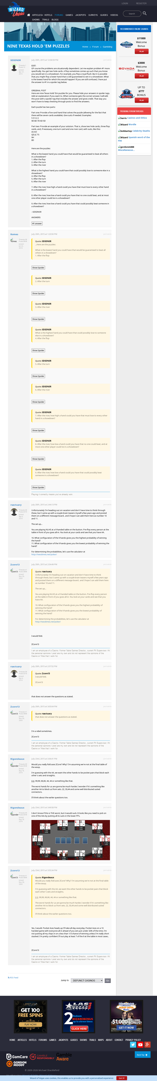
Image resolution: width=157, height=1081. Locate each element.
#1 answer (37, 223)
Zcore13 (15, 564)
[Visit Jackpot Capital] (126, 1016)
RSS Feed (14, 977)
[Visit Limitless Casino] (30, 1016)
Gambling (107, 47)
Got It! (122, 1078)
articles (22, 1040)
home (12, 1040)
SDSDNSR (15, 60)
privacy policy (133, 1040)
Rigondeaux (17, 758)
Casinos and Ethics (137, 117)
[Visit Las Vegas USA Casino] (78, 1016)
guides (104, 15)
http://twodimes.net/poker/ (44, 554)
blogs (55, 20)
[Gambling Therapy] (16, 1063)
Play (142, 51)
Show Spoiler (38, 267)
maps (101, 1040)
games (69, 15)
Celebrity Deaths (141, 130)
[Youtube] (140, 1045)
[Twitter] (133, 1045)
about (109, 1040)
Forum (95, 47)
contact (119, 1040)
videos (114, 15)
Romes (14, 234)
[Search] (144, 14)
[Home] (28, 15)
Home (85, 47)
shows (36, 20)
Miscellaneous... (126, 150)
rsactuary (16, 504)
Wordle (132, 124)
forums (59, 15)
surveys (93, 15)
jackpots (80, 15)
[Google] (147, 1045)
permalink (107, 60)
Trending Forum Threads (131, 111)
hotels (48, 15)
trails (45, 20)
